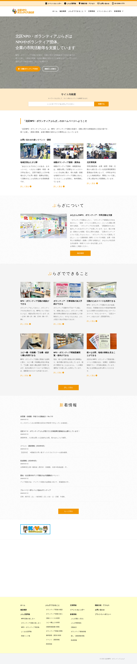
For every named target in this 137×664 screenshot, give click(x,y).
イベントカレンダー (54, 3)
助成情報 (74, 640)
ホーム (55, 11)
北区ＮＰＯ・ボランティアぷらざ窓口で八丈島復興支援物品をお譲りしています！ (50, 431)
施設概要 (63, 11)
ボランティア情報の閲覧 (54, 631)
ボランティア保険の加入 (54, 614)
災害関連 (91, 11)
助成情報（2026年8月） (29, 461)
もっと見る (68, 511)
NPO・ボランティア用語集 (30, 627)
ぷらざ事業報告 (76, 623)
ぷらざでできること (76, 11)
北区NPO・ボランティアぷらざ (115, 659)
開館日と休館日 (50, 69)
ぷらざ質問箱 (71, 3)
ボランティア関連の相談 (54, 610)
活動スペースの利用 (53, 618)
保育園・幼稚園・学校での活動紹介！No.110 (36, 416)
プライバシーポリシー (103, 614)
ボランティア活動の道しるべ (31, 623)
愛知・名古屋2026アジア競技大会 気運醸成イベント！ (40, 475)
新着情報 (117, 11)
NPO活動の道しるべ (28, 619)
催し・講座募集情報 (77, 636)
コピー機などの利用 (53, 622)
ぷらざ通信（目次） (77, 619)
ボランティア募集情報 (78, 631)
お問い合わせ (104, 3)
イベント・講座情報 (53, 640)
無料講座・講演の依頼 (53, 635)
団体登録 (49, 644)
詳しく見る (24, 186)
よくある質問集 (26, 631)
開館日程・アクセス (88, 3)
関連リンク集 (25, 636)
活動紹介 (74, 627)
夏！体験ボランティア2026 (28, 69)
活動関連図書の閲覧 (53, 627)
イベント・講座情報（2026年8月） (33, 446)
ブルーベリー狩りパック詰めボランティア (35, 490)
